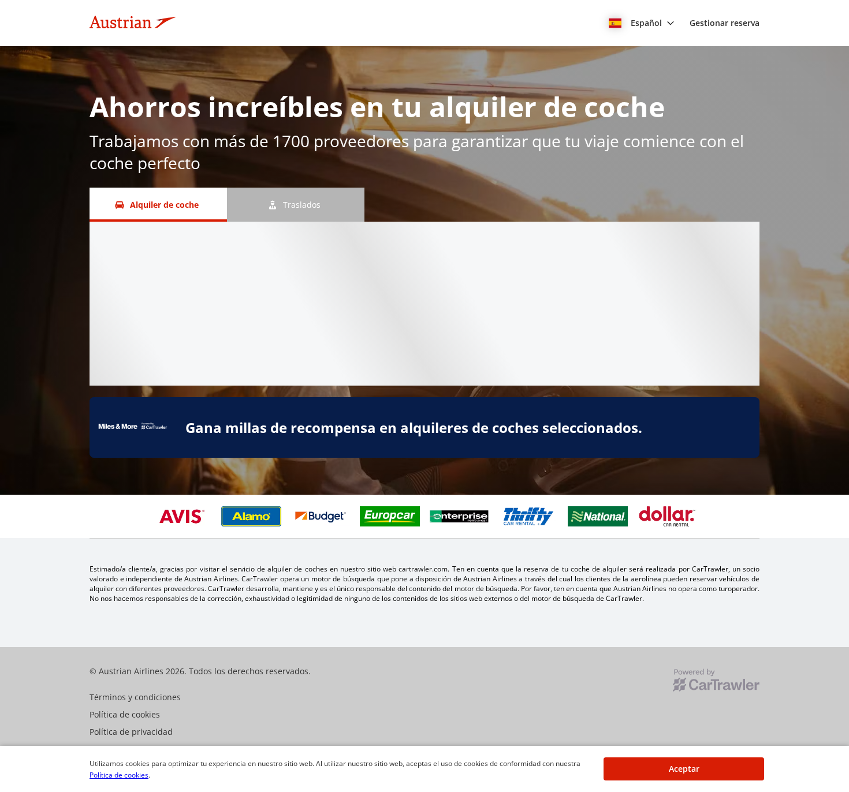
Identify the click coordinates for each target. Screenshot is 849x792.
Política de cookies (119, 775)
